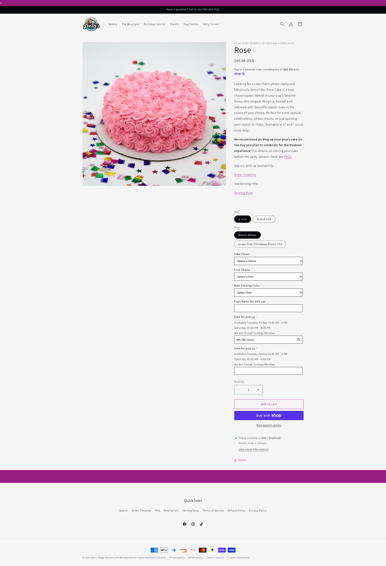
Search (123, 510)
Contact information (238, 557)
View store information (253, 449)
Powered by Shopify (155, 557)
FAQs (288, 157)
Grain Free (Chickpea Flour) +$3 (260, 244)
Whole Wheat (247, 235)
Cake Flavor (241, 254)
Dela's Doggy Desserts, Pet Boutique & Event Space (118, 557)
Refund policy (195, 557)
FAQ (157, 510)
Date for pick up (244, 317)
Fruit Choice (242, 270)
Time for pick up (244, 348)
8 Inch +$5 (264, 219)
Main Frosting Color (247, 285)
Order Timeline (245, 175)
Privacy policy (177, 557)
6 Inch (242, 219)
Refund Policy (236, 510)
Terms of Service (213, 510)
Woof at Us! (171, 510)
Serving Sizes (243, 193)
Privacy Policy (258, 510)
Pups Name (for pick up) (250, 301)
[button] (282, 24)
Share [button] (242, 460)
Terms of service (215, 557)
